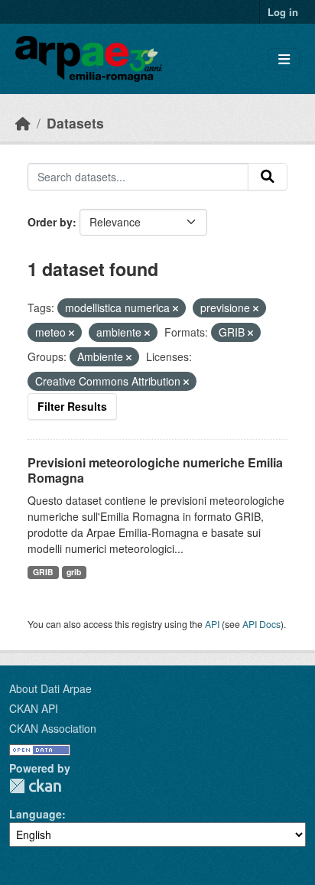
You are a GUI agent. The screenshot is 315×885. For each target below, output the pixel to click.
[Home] (23, 122)
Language (35, 814)
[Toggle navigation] (284, 59)
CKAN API (33, 708)
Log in (283, 12)
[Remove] (175, 308)
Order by (50, 221)
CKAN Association (52, 728)
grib (74, 572)
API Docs (261, 623)
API (212, 623)
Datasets (75, 122)
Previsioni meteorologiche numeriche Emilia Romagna (155, 470)
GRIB (43, 572)
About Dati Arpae (50, 688)
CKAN (35, 786)
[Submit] (267, 176)
